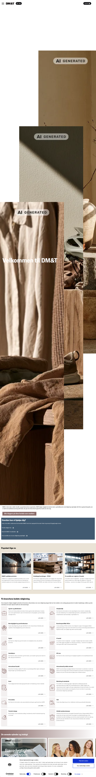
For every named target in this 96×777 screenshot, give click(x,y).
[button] (3, 3)
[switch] (43, 774)
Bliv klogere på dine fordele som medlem (19, 514)
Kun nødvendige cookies (83, 765)
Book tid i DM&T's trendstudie (9, 531)
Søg (20, 3)
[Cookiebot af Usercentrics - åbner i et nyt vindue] (9, 774)
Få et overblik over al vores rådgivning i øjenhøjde (13, 535)
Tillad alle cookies (83, 760)
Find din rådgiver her (6, 527)
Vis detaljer (77, 774)
